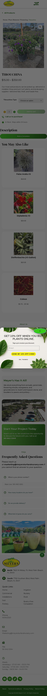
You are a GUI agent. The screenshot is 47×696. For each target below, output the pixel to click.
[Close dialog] (40, 331)
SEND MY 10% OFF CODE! (23, 354)
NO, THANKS (23, 359)
